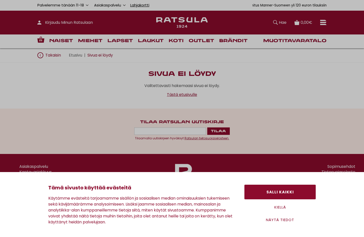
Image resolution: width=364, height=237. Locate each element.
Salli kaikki (280, 192)
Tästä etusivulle (182, 94)
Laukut (151, 41)
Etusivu (75, 55)
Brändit (233, 41)
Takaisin (53, 55)
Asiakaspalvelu (33, 166)
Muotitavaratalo (295, 41)
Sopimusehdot (341, 166)
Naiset (61, 41)
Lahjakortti (139, 5)
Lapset (120, 41)
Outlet (201, 41)
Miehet (90, 41)
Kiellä (280, 207)
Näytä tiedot (280, 219)
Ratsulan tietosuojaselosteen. (206, 138)
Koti (176, 41)
